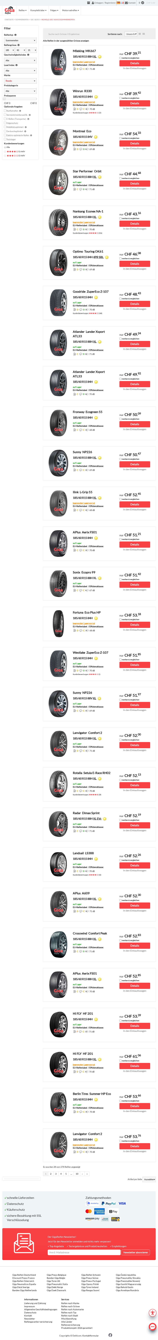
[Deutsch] (118, 3)
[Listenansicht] (140, 34)
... (71, 1173)
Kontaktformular (90, 1335)
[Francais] (122, 3)
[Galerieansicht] (144, 34)
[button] (152, 1312)
